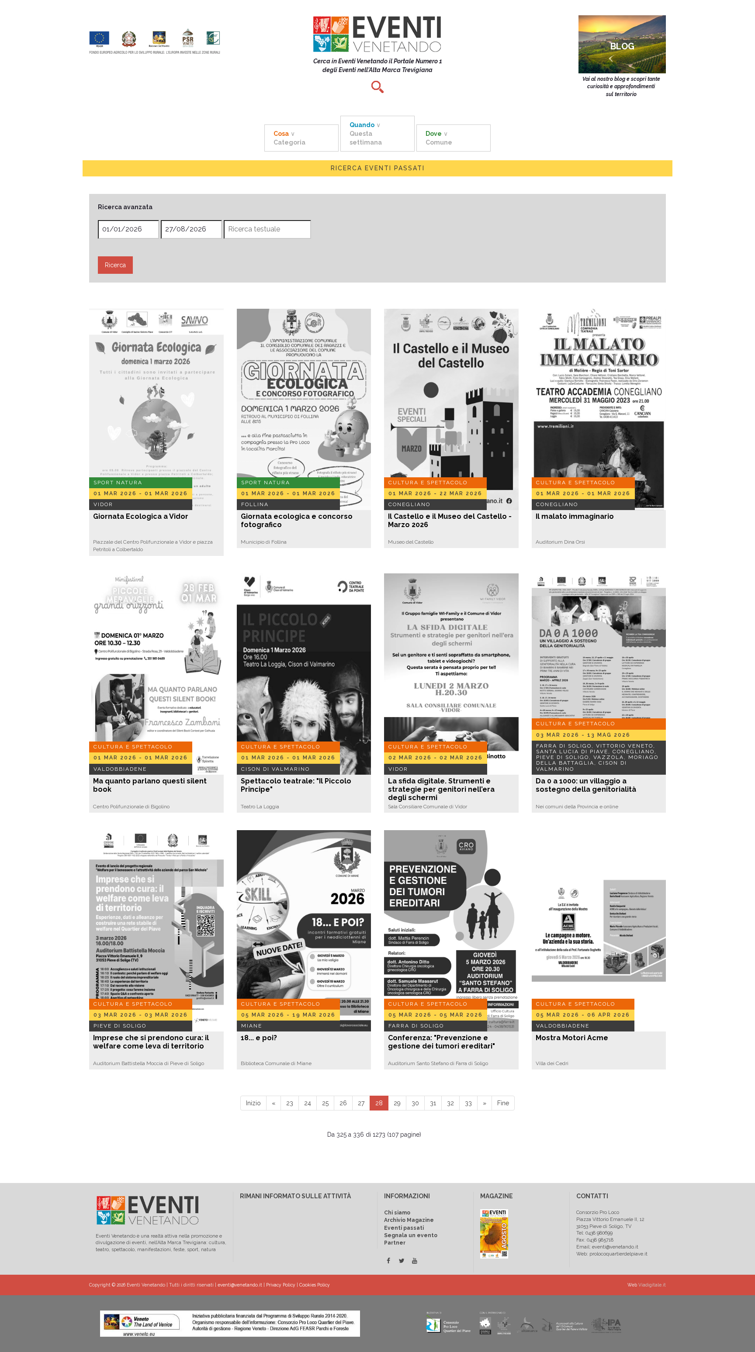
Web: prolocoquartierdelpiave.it (612, 1254)
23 (289, 1103)
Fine (503, 1103)
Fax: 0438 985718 (594, 1240)
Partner (394, 1243)
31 (433, 1103)
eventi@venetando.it (240, 1284)
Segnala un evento (410, 1235)
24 (307, 1103)
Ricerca (115, 265)
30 (415, 1103)
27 (361, 1103)
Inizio (253, 1103)
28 (379, 1103)
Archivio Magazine (409, 1220)
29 (397, 1103)
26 (343, 1103)
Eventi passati (404, 1228)
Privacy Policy (280, 1284)
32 (450, 1103)
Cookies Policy (314, 1284)
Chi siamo (397, 1213)
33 (468, 1103)
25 (325, 1103)
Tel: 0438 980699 (594, 1233)
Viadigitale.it (652, 1284)
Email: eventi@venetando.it (607, 1247)
